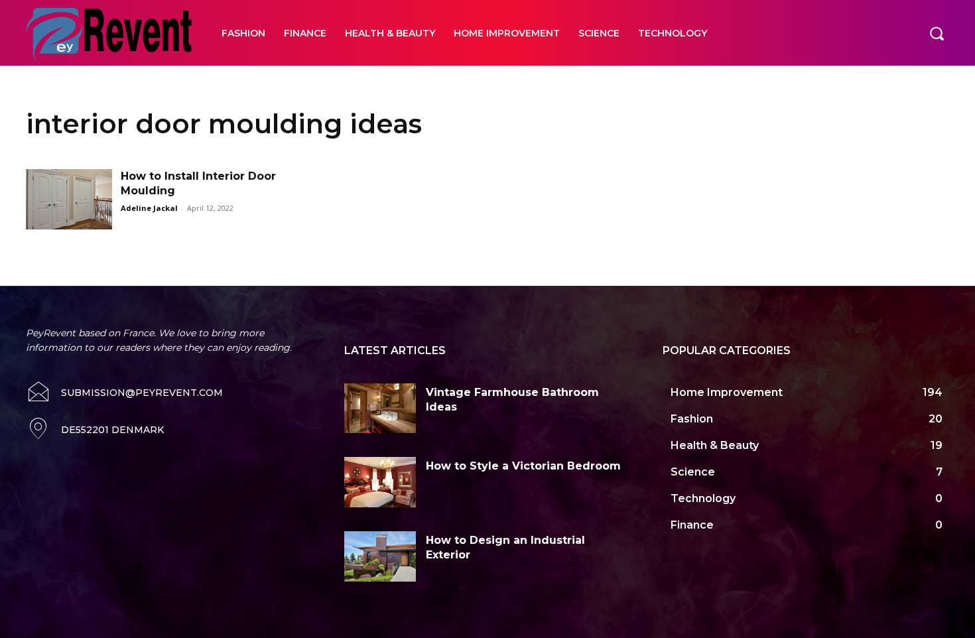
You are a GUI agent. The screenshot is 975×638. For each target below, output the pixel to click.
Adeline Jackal (149, 208)
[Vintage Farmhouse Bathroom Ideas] (380, 408)
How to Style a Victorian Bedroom (523, 466)
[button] (936, 32)
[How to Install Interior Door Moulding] (69, 199)
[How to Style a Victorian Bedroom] (380, 482)
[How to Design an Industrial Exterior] (380, 556)
